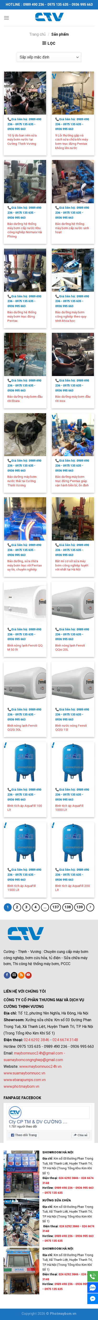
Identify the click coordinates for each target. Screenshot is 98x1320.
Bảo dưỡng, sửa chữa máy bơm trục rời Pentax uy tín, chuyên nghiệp (24, 565)
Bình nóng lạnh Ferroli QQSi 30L (22, 728)
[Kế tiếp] (90, 907)
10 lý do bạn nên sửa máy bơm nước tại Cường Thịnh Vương (22, 139)
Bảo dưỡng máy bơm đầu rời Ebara (25, 399)
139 (79, 907)
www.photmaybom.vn (21, 1086)
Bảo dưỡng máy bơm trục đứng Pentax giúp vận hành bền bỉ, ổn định (72, 481)
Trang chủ (37, 34)
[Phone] (92, 1276)
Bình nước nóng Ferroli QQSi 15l (71, 728)
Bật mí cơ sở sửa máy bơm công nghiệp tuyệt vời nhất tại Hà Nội (71, 565)
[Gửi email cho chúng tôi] (14, 975)
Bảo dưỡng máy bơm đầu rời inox (72, 399)
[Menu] (6, 18)
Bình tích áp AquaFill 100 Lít (24, 808)
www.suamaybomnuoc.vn (24, 1073)
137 (55, 907)
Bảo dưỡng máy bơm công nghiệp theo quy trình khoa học (70, 316)
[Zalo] (92, 1287)
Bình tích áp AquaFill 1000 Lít (69, 808)
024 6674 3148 (65, 1040)
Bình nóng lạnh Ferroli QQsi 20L (70, 647)
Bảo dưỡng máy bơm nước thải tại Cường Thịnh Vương (22, 481)
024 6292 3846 (36, 1040)
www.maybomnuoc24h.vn (39, 1066)
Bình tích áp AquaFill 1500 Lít (21, 888)
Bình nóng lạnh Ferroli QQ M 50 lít (25, 647)
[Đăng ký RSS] (21, 975)
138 (67, 907)
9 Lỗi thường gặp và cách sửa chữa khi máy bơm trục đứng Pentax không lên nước (71, 141)
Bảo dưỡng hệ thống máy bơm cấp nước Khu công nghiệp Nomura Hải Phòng (24, 230)
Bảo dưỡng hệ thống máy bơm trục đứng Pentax (21, 316)
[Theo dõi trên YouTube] (28, 975)
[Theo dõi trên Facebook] (7, 975)
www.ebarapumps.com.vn (25, 1080)
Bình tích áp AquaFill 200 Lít (72, 888)
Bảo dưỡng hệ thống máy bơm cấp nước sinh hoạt (72, 228)
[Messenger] (92, 1298)
